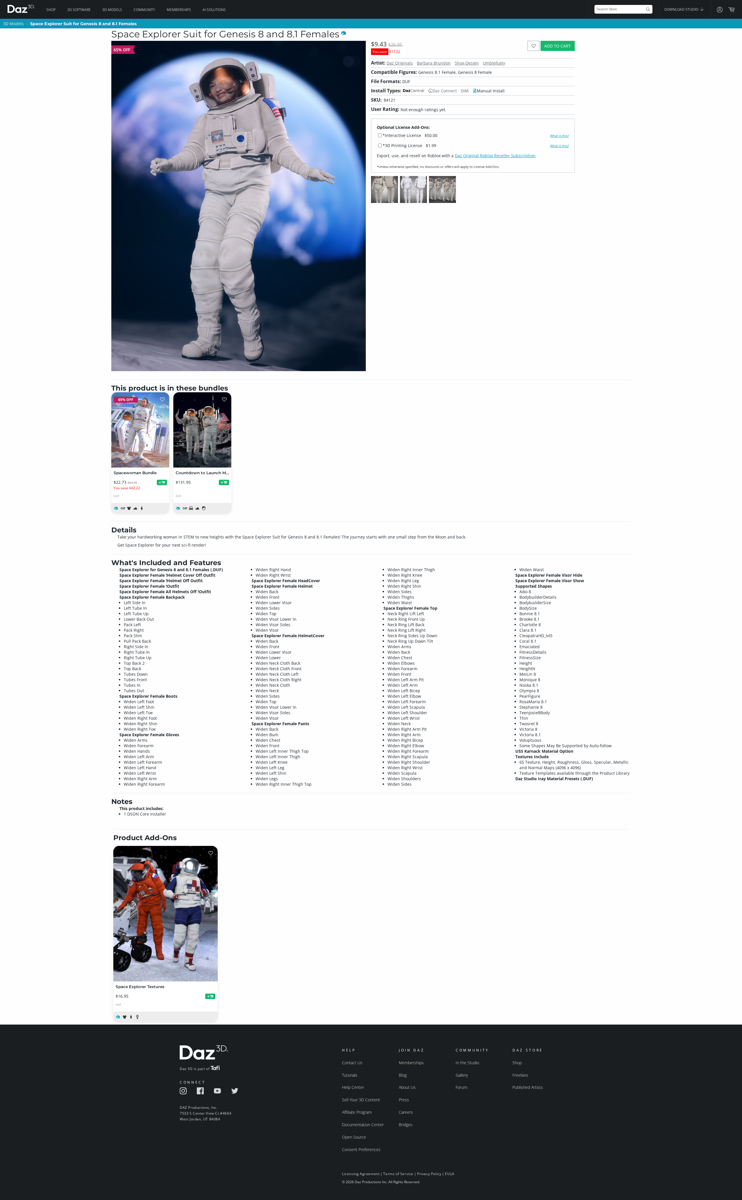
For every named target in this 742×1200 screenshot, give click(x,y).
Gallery (462, 1075)
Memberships (179, 9)
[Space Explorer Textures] (165, 913)
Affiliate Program (357, 1112)
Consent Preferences (361, 1149)
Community (144, 9)
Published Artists (527, 1087)
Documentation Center (363, 1124)
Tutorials (349, 1075)
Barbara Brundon (434, 63)
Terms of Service (398, 1173)
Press (404, 1099)
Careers (406, 1112)
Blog (403, 1075)
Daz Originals (400, 63)
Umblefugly (494, 63)
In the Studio (467, 1062)
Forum (461, 1087)
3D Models (112, 9)
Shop (51, 9)
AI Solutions (214, 9)
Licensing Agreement (360, 1173)
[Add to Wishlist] (533, 46)
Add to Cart (557, 46)
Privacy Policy (429, 1173)
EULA (449, 1173)
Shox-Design (467, 63)
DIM (465, 91)
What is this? (559, 136)
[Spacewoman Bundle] (140, 430)
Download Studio (681, 9)
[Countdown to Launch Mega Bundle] (202, 430)
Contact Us (352, 1062)
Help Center (353, 1087)
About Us (407, 1087)
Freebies (520, 1075)
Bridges (405, 1124)
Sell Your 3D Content (361, 1099)
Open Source (354, 1137)
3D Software (79, 9)
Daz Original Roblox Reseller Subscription (495, 155)
